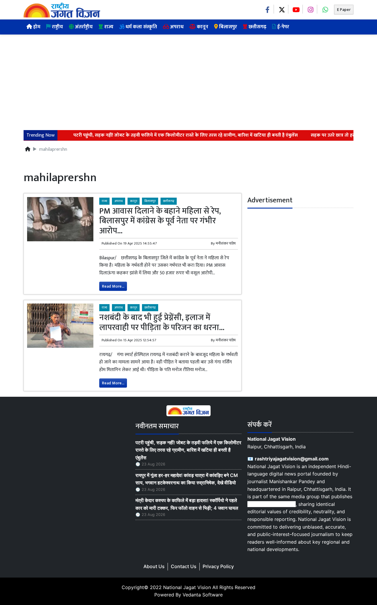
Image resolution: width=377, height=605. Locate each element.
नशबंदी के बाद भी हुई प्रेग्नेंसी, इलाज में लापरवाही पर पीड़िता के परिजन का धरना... (161, 323)
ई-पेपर (282, 27)
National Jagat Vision (187, 587)
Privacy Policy (218, 566)
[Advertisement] (188, 78)
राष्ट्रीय (57, 27)
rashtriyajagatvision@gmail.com (292, 459)
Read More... (113, 286)
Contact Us (183, 566)
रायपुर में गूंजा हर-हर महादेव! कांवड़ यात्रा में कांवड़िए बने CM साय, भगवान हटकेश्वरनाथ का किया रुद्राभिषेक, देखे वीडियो (186, 479)
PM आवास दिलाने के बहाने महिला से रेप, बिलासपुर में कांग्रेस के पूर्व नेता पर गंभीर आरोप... (160, 221)
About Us (154, 566)
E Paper (343, 9)
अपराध (176, 27)
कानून (202, 27)
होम (36, 27)
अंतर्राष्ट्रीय (83, 27)
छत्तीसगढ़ (256, 27)
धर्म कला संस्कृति (140, 27)
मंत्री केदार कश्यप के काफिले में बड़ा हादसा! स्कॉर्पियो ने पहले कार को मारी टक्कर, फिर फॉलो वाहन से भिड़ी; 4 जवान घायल (186, 504)
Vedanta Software (203, 595)
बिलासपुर (227, 27)
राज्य (108, 27)
